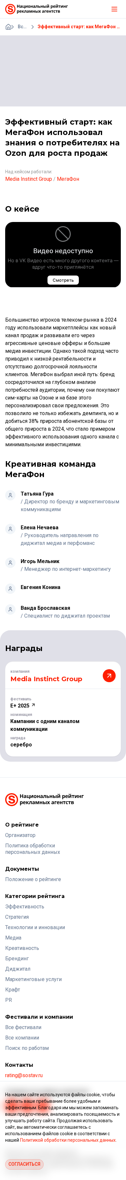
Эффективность (24, 906)
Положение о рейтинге (33, 879)
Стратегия (17, 917)
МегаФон (68, 179)
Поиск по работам (27, 1048)
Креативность (22, 948)
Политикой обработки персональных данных (68, 1140)
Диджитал (17, 969)
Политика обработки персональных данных (32, 848)
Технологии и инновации (35, 927)
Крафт (12, 990)
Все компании (22, 1038)
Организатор (20, 835)
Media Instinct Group (28, 179)
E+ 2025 (20, 706)
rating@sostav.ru (24, 1075)
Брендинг (17, 958)
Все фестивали (23, 1027)
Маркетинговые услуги (33, 979)
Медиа (13, 938)
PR (8, 1000)
